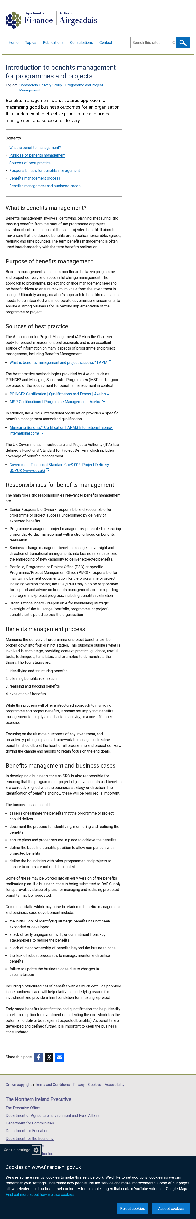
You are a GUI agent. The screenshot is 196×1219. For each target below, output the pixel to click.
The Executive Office (23, 1108)
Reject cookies (132, 1208)
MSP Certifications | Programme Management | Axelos (57, 401)
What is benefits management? (35, 147)
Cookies (94, 1084)
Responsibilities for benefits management (44, 170)
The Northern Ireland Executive (38, 1099)
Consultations (81, 42)
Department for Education (27, 1131)
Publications (53, 42)
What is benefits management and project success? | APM (60, 362)
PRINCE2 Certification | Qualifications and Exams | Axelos (59, 394)
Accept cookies (171, 1208)
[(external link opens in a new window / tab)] (38, 1057)
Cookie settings (17, 1150)
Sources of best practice (30, 163)
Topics (30, 42)
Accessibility (114, 1084)
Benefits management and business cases (45, 186)
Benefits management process (35, 178)
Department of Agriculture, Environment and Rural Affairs (53, 1115)
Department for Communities (30, 1123)
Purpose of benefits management (37, 155)
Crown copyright (19, 1084)
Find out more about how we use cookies (40, 1194)
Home (14, 42)
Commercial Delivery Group (40, 85)
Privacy (79, 1084)
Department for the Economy (30, 1138)
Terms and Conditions (52, 1084)
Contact (105, 42)
